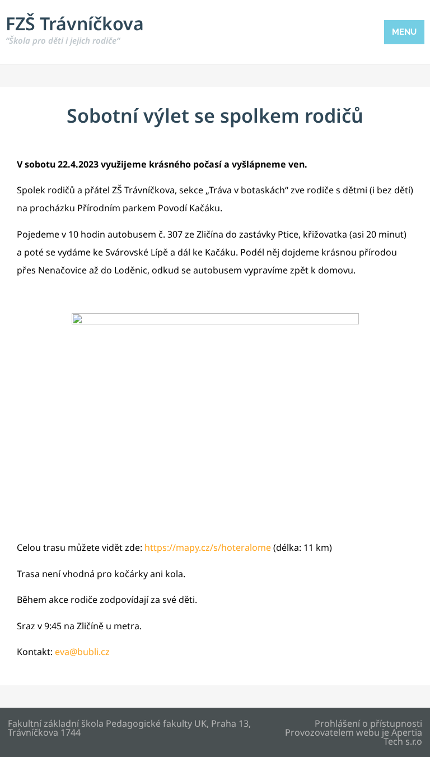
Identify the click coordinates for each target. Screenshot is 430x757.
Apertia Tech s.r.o (403, 736)
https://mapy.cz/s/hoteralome (207, 547)
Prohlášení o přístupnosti (368, 723)
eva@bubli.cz (82, 651)
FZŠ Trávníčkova (75, 28)
